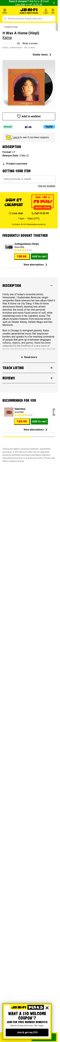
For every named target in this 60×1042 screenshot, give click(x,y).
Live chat (20, 4)
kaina (7, 37)
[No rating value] (9, 43)
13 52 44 (37, 4)
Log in (16, 137)
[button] (9, 11)
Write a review (30, 43)
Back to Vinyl (12, 27)
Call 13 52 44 (41, 213)
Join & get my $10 (27, 1032)
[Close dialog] (47, 1008)
